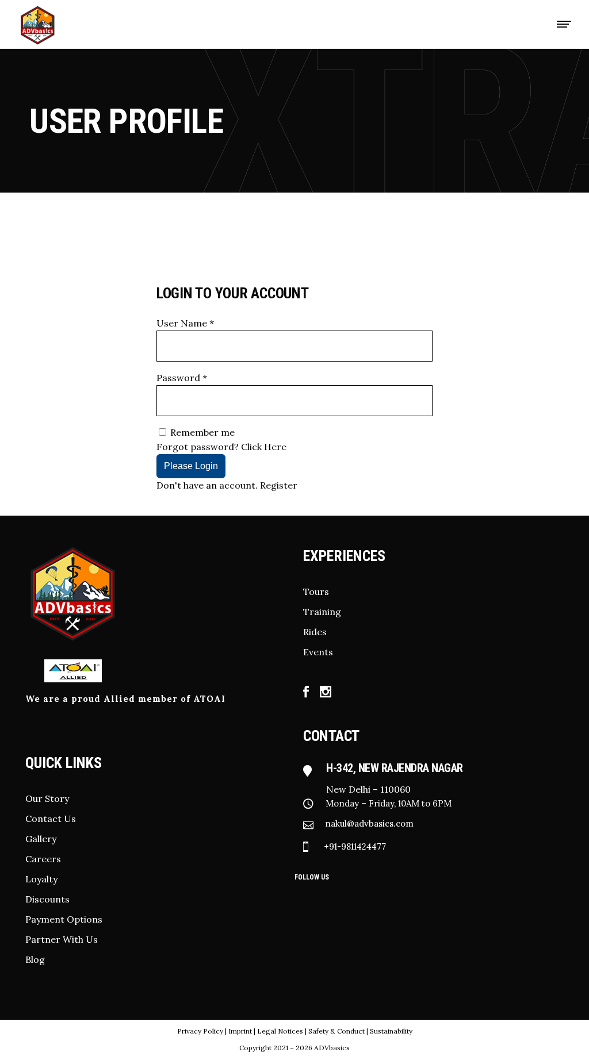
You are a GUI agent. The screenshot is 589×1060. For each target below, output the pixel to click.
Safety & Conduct (337, 1031)
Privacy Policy (200, 1031)
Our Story (47, 798)
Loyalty (41, 879)
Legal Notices (280, 1031)
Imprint (240, 1031)
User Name (185, 323)
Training (322, 611)
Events (318, 652)
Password (181, 377)
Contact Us (50, 818)
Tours (316, 591)
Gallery (40, 838)
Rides (315, 631)
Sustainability (391, 1031)
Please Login (191, 466)
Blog (35, 959)
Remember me (202, 432)
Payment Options (63, 919)
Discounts (47, 899)
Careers (43, 859)
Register (278, 485)
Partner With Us (61, 939)
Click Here (263, 446)
